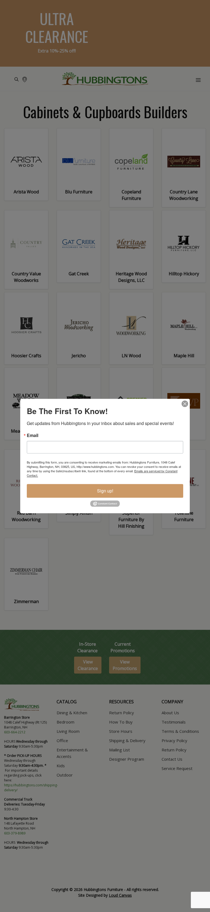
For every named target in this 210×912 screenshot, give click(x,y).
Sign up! (105, 491)
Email (32, 435)
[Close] (185, 403)
